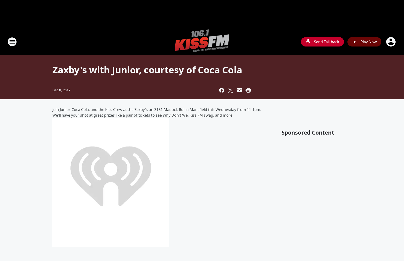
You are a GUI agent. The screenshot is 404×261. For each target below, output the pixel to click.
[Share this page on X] (230, 90)
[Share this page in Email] (239, 90)
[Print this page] (248, 90)
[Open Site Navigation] (12, 41)
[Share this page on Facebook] (221, 90)
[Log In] (391, 41)
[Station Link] (202, 41)
